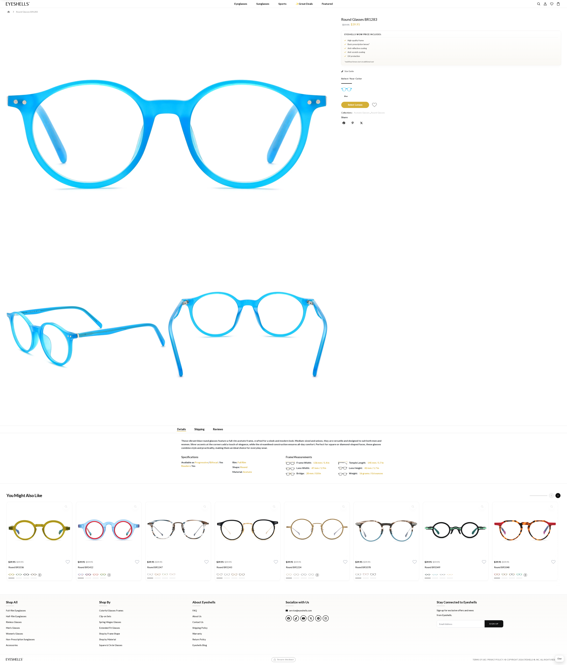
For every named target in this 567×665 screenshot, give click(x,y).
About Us (196, 616)
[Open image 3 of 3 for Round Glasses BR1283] (248, 336)
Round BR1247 (155, 567)
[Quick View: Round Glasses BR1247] (205, 506)
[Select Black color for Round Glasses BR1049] (428, 575)
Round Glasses (378, 112)
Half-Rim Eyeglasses (16, 616)
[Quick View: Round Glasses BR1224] (343, 506)
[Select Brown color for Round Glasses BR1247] (158, 575)
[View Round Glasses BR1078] (386, 530)
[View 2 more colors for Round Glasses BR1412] (109, 575)
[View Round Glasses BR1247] (178, 530)
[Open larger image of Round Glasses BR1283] (167, 135)
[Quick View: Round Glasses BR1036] (66, 506)
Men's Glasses (13, 627)
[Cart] (558, 4)
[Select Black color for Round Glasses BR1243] (220, 575)
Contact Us (197, 622)
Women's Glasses (14, 633)
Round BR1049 (432, 567)
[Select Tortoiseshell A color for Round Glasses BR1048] (497, 575)
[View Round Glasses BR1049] (456, 530)
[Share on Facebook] (344, 123)
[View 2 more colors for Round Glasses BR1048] (525, 575)
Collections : (347, 112)
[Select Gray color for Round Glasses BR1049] (442, 575)
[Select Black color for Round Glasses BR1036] (26, 575)
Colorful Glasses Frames (111, 610)
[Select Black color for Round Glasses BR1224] (304, 575)
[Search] (539, 4)
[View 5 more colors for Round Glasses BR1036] (39, 575)
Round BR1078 (363, 567)
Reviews (218, 429)
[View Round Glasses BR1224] (317, 530)
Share (344, 117)
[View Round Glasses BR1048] (525, 530)
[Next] (557, 495)
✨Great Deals (304, 3)
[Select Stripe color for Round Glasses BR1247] (150, 575)
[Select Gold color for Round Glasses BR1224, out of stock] (289, 575)
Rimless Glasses (14, 622)
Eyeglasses (240, 3)
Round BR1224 (293, 567)
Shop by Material (107, 639)
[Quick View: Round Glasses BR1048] (552, 506)
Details (181, 429)
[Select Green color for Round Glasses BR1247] (165, 575)
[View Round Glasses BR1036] (39, 530)
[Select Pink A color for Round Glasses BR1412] (96, 575)
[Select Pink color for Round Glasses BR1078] (366, 575)
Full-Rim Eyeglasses (16, 610)
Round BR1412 (85, 567)
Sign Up (493, 624)
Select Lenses (355, 104)
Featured (327, 3)
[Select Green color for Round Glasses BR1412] (103, 575)
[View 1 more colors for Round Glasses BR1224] (317, 575)
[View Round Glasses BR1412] (109, 530)
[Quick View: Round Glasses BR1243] (274, 506)
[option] (39, 543)
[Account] (545, 4)
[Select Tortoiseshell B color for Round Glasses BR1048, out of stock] (504, 575)
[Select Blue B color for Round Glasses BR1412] (88, 575)
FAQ (194, 610)
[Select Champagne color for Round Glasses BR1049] (450, 575)
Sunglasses (262, 3)
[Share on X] (361, 123)
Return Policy (199, 639)
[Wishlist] (552, 4)
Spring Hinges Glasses (110, 622)
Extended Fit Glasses (109, 627)
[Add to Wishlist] (374, 105)
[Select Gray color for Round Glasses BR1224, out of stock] (311, 575)
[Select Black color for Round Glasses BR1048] (512, 575)
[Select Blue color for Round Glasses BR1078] (358, 575)
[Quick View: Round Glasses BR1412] (135, 506)
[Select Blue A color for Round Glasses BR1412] (81, 575)
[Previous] (551, 495)
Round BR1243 (224, 567)
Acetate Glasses (362, 112)
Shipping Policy (200, 627)
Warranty (197, 633)
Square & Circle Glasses (110, 645)
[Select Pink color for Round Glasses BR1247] (172, 575)
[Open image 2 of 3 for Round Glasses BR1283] (86, 336)
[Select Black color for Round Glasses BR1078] (373, 575)
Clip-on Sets (105, 616)
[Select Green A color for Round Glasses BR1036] (11, 575)
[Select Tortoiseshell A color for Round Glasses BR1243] (234, 575)
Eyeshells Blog (199, 645)
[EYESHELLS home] (18, 4)
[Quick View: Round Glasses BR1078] (413, 506)
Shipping (199, 429)
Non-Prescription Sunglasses (20, 639)
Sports (282, 3)
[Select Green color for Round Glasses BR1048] (519, 575)
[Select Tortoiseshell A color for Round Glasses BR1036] (34, 575)
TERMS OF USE (479, 659)
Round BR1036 (16, 567)
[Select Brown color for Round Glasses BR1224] (296, 575)
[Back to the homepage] (11, 12)
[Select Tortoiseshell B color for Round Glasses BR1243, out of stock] (242, 575)
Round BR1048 (501, 567)
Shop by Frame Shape (109, 633)
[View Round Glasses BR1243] (248, 530)
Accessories (12, 645)
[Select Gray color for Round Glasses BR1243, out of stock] (227, 575)
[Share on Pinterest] (352, 123)
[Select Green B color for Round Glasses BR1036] (19, 575)
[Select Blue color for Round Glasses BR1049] (435, 575)
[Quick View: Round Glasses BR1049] (482, 506)
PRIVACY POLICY (495, 659)
